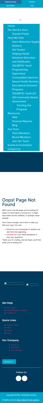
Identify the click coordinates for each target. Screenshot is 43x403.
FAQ (14, 117)
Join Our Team (20, 141)
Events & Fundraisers (20, 145)
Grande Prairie (20, 34)
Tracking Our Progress (24, 107)
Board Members (21, 137)
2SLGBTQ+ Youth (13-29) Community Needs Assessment (25, 97)
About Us (15, 345)
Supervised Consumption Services (25, 75)
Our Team (13, 129)
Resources (14, 113)
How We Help (16, 38)
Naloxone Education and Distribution (23, 60)
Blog (14, 125)
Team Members (21, 133)
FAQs (9, 328)
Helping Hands (20, 54)
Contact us (11, 234)
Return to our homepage (17, 229)
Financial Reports (22, 121)
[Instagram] (24, 378)
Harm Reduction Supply (16, 310)
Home (11, 26)
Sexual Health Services (25, 81)
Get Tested (18, 50)
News (9, 333)
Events (9, 330)
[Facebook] (18, 378)
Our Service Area (18, 30)
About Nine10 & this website (28, 400)
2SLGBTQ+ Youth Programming (22, 68)
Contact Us (14, 149)
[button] (21, 23)
